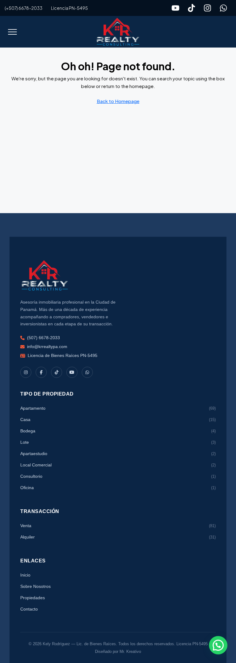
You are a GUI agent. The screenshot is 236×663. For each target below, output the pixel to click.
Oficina (118, 487)
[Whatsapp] (223, 8)
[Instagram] (207, 8)
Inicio (25, 575)
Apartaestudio (118, 453)
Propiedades (32, 597)
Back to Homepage (118, 101)
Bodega (118, 430)
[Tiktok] (191, 8)
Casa (118, 419)
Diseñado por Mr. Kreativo (118, 651)
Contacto (29, 609)
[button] (12, 32)
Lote (118, 442)
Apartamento (118, 408)
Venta (118, 525)
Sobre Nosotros (35, 586)
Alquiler (118, 537)
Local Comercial (118, 464)
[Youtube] (175, 8)
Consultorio (118, 476)
